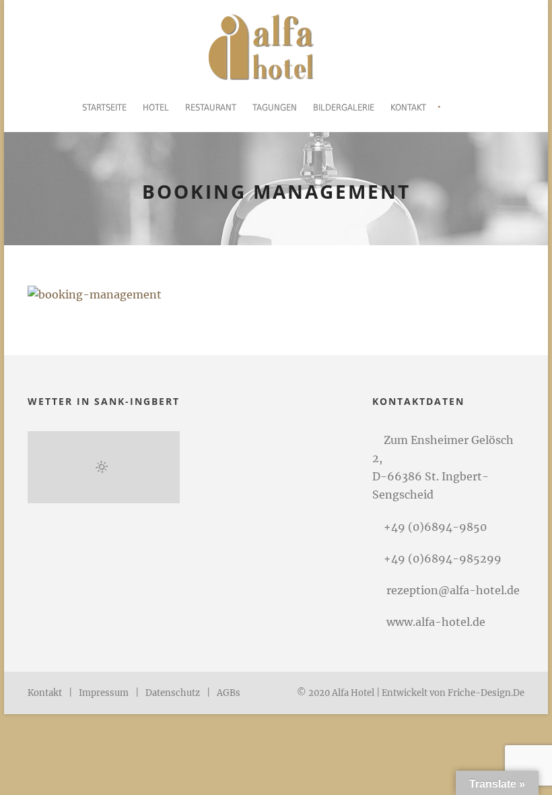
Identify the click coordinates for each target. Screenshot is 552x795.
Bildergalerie (343, 107)
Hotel (156, 107)
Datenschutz (172, 693)
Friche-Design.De (486, 693)
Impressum (104, 693)
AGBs (228, 693)
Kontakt (408, 107)
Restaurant (210, 107)
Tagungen (274, 107)
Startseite (104, 107)
